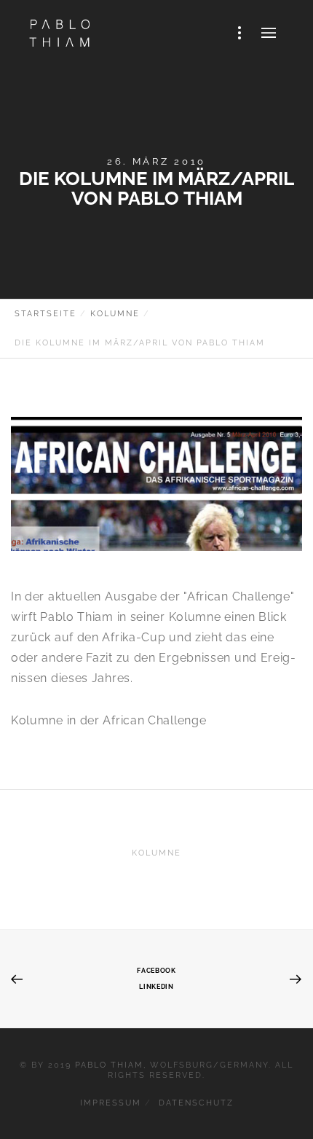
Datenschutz (196, 1103)
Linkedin (156, 986)
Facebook (156, 970)
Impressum (110, 1103)
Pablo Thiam (109, 1065)
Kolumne (156, 853)
